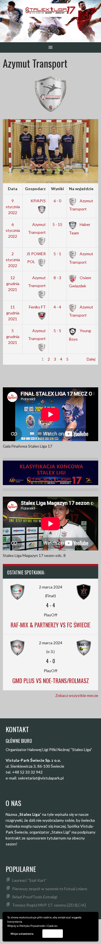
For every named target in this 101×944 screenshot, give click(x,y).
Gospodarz (35, 188)
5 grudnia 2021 (12, 336)
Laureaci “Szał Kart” (29, 880)
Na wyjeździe (81, 188)
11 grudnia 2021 (12, 313)
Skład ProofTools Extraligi (34, 896)
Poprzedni (14, 359)
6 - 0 (57, 200)
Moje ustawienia (22, 933)
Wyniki (57, 188)
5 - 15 (57, 224)
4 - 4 (57, 307)
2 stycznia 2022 (13, 259)
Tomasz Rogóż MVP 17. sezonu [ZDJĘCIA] (49, 905)
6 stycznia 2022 (13, 230)
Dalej (91, 359)
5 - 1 (57, 253)
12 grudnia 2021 (12, 283)
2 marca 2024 (50, 587)
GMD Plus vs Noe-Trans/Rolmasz (50, 680)
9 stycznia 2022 (13, 206)
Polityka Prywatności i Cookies (38, 925)
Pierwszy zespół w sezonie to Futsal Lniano (49, 888)
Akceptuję (52, 933)
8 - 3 (57, 277)
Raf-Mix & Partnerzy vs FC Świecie (50, 625)
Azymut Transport (37, 228)
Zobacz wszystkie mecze (76, 695)
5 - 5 (57, 330)
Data (12, 188)
